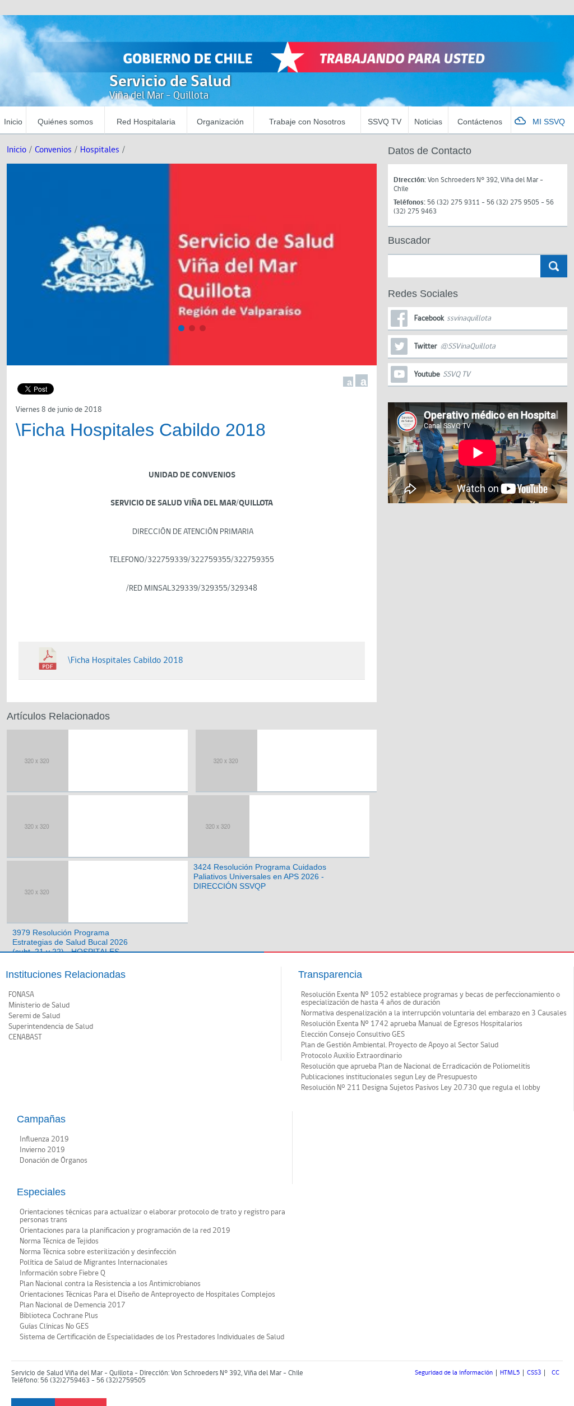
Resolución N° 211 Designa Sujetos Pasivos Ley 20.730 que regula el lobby (420, 1087)
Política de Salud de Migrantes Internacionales (94, 1262)
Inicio (13, 121)
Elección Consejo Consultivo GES (353, 1034)
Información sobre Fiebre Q (62, 1273)
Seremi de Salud (34, 1016)
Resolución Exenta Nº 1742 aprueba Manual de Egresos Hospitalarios (411, 1023)
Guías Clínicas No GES (54, 1326)
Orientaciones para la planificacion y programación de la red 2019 (125, 1230)
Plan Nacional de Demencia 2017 (73, 1305)
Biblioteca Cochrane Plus (59, 1315)
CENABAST (25, 1037)
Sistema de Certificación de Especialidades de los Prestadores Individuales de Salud (152, 1337)
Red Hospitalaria (146, 121)
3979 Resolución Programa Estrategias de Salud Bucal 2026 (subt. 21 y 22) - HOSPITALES (70, 942)
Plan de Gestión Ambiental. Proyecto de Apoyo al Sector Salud (399, 1045)
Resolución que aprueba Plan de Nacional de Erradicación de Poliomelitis (415, 1066)
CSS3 (534, 1373)
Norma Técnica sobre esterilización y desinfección (98, 1251)
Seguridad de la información (454, 1373)
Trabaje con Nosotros (307, 121)
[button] (181, 328)
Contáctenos (479, 121)
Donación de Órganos (53, 1160)
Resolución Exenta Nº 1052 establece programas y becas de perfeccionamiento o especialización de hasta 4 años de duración (430, 998)
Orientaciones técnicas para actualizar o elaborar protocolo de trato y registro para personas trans (152, 1216)
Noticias (428, 121)
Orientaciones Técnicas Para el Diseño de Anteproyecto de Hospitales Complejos (147, 1294)
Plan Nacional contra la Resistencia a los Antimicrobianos (110, 1283)
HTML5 (510, 1373)
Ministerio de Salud (39, 1005)
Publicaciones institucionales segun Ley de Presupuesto (389, 1077)
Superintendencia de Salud (50, 1026)
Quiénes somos (65, 121)
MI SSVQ (549, 121)
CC (555, 1373)
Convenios (53, 149)
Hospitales (99, 149)
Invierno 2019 (42, 1150)
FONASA (21, 994)
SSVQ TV (384, 121)
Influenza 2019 (44, 1139)
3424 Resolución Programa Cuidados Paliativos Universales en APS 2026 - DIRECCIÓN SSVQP (259, 876)
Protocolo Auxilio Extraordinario (351, 1055)
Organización (220, 121)
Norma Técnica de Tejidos (59, 1241)
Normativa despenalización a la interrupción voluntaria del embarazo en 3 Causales (434, 1013)
